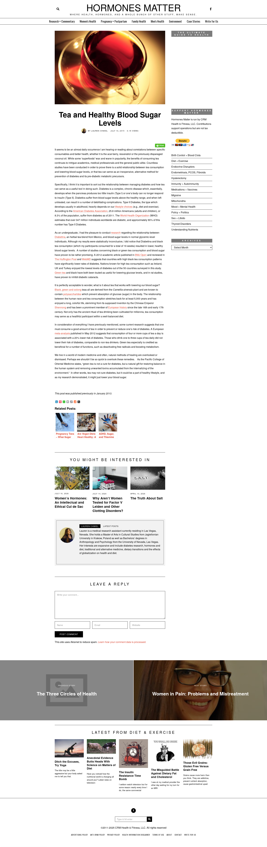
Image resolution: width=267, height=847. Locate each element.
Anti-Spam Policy (97, 835)
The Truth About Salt (146, 498)
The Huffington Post (65, 259)
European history (117, 307)
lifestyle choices (123, 206)
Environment (175, 21)
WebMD (86, 259)
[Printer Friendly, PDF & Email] (160, 143)
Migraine (176, 195)
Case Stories (193, 21)
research (116, 232)
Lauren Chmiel (99, 130)
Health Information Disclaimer (136, 835)
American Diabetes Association (90, 211)
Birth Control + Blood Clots (186, 155)
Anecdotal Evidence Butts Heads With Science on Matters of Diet (101, 763)
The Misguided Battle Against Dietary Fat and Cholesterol (165, 773)
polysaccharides (72, 294)
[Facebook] (210, 9)
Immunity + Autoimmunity (185, 184)
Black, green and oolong (68, 289)
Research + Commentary (62, 21)
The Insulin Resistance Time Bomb (130, 775)
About (169, 835)
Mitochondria (178, 201)
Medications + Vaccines (184, 189)
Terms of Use (158, 835)
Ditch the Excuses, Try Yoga (67, 763)
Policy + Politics (180, 212)
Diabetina (60, 237)
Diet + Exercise (179, 161)
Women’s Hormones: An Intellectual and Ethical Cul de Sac (71, 502)
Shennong (60, 307)
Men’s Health (157, 21)
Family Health (139, 21)
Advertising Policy (79, 835)
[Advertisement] (191, 303)
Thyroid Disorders (181, 224)
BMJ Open (141, 255)
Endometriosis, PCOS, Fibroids (188, 172)
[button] (149, 819)
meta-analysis (63, 333)
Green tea (60, 272)
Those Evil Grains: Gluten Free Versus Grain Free (196, 766)
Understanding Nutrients (184, 229)
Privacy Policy (113, 835)
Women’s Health (88, 21)
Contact (178, 835)
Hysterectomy (178, 178)
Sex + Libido (178, 218)
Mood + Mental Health (183, 206)
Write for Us (211, 21)
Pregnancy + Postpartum (114, 21)
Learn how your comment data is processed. (122, 642)
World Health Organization (134, 215)
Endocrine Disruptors (183, 166)
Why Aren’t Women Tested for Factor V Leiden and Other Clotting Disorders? (108, 504)
